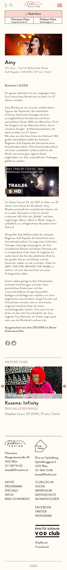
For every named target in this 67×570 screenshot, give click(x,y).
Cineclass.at (42, 546)
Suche (40, 486)
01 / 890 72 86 (44, 470)
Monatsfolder (47, 499)
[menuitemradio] (19, 20)
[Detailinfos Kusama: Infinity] (33, 382)
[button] (59, 5)
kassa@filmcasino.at (16, 470)
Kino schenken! (17, 499)
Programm (13, 486)
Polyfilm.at (41, 542)
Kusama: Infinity (22, 402)
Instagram (43, 515)
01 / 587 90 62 (13, 465)
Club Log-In (44, 482)
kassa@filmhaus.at (45, 474)
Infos (9, 494)
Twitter (41, 511)
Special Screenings (21, 408)
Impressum (43, 490)
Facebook (43, 507)
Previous (2, 386)
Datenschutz (45, 494)
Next (64, 386)
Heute (9, 482)
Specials (11, 490)
